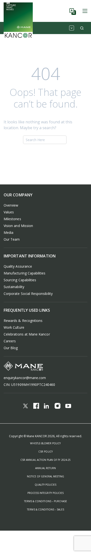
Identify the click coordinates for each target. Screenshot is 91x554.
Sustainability (14, 286)
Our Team (12, 239)
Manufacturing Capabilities (25, 273)
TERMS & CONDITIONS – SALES (45, 509)
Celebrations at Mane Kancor (27, 334)
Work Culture (14, 327)
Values (9, 212)
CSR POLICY (45, 451)
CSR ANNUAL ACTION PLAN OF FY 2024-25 (45, 460)
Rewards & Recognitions (23, 320)
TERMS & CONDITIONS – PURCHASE (45, 501)
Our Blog (11, 347)
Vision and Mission (18, 225)
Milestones (12, 219)
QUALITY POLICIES (46, 484)
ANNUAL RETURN (45, 468)
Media (8, 232)
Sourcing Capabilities (20, 280)
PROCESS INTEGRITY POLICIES (45, 493)
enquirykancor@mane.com (25, 377)
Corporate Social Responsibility (28, 293)
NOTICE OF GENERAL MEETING (45, 476)
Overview (11, 205)
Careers (10, 341)
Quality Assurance (18, 266)
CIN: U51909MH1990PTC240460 (29, 384)
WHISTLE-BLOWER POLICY (45, 443)
